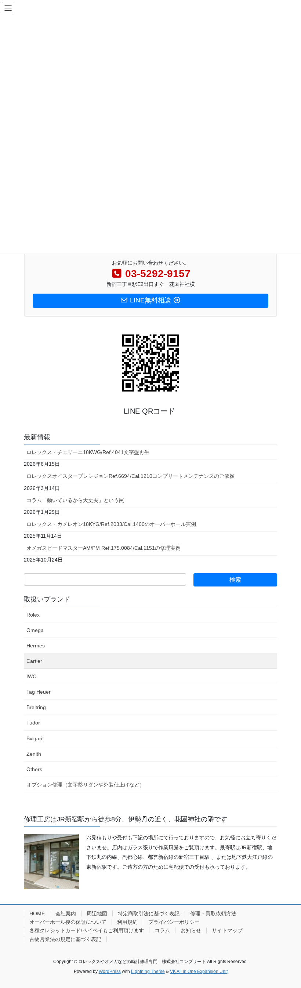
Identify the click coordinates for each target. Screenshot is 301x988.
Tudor (33, 723)
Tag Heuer (38, 692)
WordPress (110, 971)
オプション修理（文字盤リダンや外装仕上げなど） (85, 785)
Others (34, 769)
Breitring (36, 707)
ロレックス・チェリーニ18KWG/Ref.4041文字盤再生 (87, 452)
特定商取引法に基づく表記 (148, 913)
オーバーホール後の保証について (67, 922)
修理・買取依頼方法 (213, 913)
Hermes (35, 646)
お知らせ (191, 930)
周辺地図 (97, 913)
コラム (162, 930)
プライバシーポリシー (174, 922)
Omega (35, 630)
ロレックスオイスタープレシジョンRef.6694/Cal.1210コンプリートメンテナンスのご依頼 (130, 476)
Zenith (33, 754)
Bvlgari (34, 738)
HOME (37, 913)
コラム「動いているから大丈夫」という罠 (75, 500)
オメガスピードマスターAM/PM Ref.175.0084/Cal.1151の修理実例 (103, 548)
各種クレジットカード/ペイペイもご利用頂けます (86, 930)
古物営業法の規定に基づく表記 (65, 939)
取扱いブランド (47, 599)
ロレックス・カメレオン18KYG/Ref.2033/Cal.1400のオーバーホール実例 (111, 524)
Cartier (34, 661)
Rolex (33, 615)
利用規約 (127, 922)
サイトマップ (227, 930)
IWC (31, 676)
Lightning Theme (148, 971)
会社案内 (65, 913)
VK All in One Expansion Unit (199, 971)
